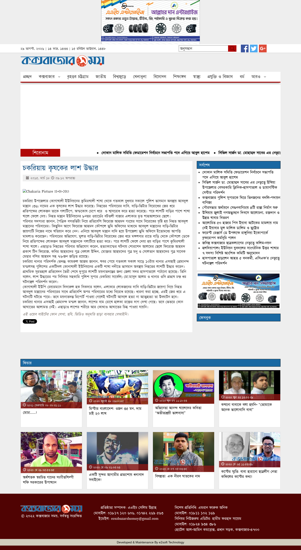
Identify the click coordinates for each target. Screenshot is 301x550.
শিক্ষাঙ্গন (179, 76)
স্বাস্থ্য (197, 76)
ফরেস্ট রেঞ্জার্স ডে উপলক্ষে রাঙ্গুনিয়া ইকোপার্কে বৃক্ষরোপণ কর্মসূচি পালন (235, 235)
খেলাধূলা (140, 76)
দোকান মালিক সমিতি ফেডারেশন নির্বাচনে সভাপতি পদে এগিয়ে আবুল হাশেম (147, 152)
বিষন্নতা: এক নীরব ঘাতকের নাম (177, 476)
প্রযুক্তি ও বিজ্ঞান (220, 76)
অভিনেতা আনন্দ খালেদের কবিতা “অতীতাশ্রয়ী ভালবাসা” (178, 410)
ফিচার (27, 362)
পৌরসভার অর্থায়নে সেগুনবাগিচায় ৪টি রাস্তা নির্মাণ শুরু (240, 207)
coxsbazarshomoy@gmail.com (134, 518)
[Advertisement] (150, 116)
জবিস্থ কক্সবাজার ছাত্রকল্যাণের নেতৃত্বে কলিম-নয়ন (236, 243)
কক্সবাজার (47, 76)
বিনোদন (160, 76)
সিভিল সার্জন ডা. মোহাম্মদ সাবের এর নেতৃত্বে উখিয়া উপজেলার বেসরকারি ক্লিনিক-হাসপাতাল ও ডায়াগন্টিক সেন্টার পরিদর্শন (239, 187)
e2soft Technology (171, 542)
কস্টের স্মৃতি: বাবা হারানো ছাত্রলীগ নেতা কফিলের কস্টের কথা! (249, 474)
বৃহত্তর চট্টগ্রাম (78, 76)
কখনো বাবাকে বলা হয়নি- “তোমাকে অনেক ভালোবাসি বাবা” (246, 407)
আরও (255, 76)
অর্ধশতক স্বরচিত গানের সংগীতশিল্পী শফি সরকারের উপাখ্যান (48, 480)
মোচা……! (30, 412)
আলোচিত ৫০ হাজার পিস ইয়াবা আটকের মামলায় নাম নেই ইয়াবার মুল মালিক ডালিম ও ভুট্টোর (240, 225)
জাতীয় (101, 76)
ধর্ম (242, 76)
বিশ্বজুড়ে (119, 76)
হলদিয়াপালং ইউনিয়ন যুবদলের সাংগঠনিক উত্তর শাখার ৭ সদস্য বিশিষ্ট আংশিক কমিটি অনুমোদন (240, 250)
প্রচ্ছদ (27, 76)
